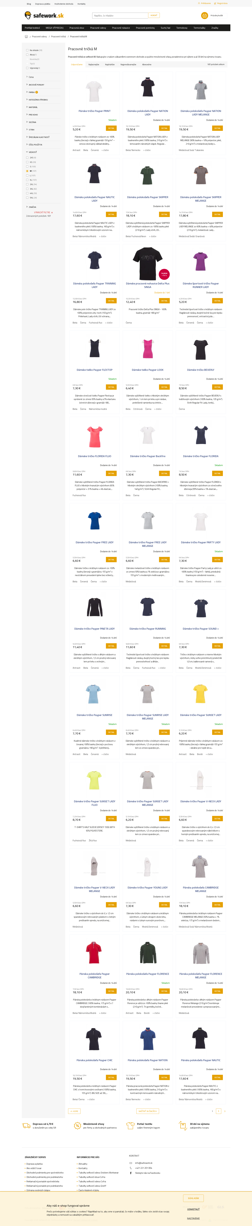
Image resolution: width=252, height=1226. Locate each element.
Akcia (33, 54)
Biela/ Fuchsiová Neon (136, 236)
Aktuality (83, 1164)
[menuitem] (32, 27)
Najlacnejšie (94, 64)
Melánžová (131, 581)
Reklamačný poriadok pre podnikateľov (44, 1186)
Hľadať (154, 15)
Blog (29, 4)
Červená (95, 150)
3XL (33, 188)
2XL (33, 184)
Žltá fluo (93, 840)
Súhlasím (193, 1198)
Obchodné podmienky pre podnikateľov (44, 1177)
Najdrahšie (110, 64)
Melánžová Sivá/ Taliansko (191, 150)
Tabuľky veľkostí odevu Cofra (92, 1181)
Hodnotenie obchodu (64, 4)
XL (33, 179)
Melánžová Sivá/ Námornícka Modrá (195, 927)
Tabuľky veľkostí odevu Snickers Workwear (99, 1172)
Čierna (83, 323)
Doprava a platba (42, 4)
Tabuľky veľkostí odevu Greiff (92, 1186)
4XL (33, 193)
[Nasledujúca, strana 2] (218, 1111)
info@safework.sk (143, 1163)
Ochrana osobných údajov (38, 1190)
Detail (111, 128)
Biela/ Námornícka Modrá (84, 236)
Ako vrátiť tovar (33, 1168)
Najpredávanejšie (128, 64)
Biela (85, 150)
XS (32, 162)
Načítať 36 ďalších (148, 1111)
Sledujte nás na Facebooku (147, 1173)
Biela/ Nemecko (133, 150)
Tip (32, 63)
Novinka (34, 59)
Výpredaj (34, 68)
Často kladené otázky (89, 1190)
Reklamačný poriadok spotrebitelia (42, 1181)
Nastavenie (193, 1218)
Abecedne (146, 64)
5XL (33, 197)
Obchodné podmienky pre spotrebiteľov (45, 1172)
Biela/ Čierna (78, 1099)
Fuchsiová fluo (95, 323)
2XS (32, 157)
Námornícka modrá (98, 409)
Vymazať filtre (42, 212)
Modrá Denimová (203, 581)
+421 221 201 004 (143, 1168)
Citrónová (137, 409)
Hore (75, 1111)
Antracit (76, 150)
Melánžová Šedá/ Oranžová (191, 236)
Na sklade (36, 50)
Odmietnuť (193, 1209)
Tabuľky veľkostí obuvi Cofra (92, 1177)
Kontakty (81, 4)
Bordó (200, 754)
